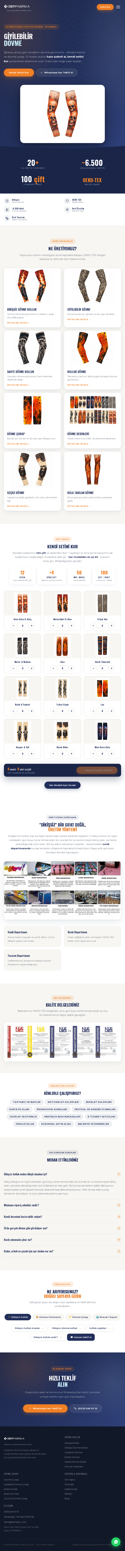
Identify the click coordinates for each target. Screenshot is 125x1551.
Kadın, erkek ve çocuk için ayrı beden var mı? (62, 1251)
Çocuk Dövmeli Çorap (15, 1498)
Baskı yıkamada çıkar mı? (62, 1240)
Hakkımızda (71, 1489)
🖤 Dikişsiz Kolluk (18, 1317)
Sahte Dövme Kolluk (75, 1461)
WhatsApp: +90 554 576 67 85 (19, 1516)
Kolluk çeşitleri (100, 1328)
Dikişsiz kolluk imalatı (29, 1328)
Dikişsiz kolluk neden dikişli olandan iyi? (62, 1174)
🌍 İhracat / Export (106, 1317)
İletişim (68, 1493)
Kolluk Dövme (72, 1457)
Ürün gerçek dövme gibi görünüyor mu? (62, 1228)
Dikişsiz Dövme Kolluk (76, 1447)
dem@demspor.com (15, 1522)
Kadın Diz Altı (11, 1489)
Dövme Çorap (11, 1479)
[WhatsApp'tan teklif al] (115, 1541)
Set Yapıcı (70, 1479)
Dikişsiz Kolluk (72, 1443)
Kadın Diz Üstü (11, 1493)
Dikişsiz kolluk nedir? (48, 1337)
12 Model (69, 1484)
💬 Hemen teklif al (80, 1337)
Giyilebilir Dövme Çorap (16, 1484)
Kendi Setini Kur (19, 72)
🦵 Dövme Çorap (78, 1317)
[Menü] (118, 7)
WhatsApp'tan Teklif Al (58, 72)
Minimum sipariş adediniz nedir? (62, 1205)
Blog (67, 1498)
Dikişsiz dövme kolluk (66, 1328)
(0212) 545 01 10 (87, 1408)
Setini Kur (105, 7)
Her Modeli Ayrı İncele (62, 785)
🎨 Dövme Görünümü (48, 1317)
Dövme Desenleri (74, 1466)
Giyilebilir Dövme (74, 1452)
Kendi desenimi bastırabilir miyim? (62, 1217)
